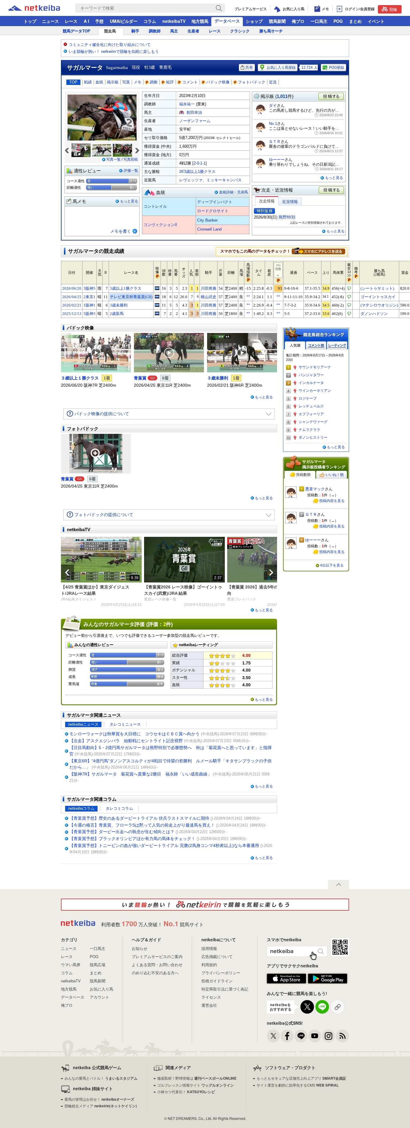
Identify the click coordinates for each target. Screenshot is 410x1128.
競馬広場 (97, 964)
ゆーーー (277, 159)
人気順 (295, 345)
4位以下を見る (332, 565)
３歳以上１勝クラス (80, 378)
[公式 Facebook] (287, 1036)
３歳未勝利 (217, 378)
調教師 (155, 31)
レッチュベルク (311, 406)
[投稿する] (332, 190)
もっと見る (129, 201)
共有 (249, 67)
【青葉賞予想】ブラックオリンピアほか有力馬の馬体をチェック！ (132, 838)
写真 (126, 82)
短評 (170, 82)
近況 (273, 82)
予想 (99, 21)
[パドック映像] (96, 353)
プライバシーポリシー (220, 972)
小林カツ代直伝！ (186, 1091)
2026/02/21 (71, 305)
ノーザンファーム (194, 121)
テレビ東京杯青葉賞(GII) (131, 297)
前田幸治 (194, 112)
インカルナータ (311, 383)
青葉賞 (140, 378)
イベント (376, 21)
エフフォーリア (311, 414)
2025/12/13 (71, 313)
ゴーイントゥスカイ (378, 297)
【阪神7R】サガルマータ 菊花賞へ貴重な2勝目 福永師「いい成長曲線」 (140, 774)
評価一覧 (131, 170)
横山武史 (208, 297)
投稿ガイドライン (217, 981)
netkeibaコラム (81, 808)
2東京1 (89, 297)
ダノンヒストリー (313, 437)
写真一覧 (113, 159)
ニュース (50, 21)
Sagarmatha (117, 67)
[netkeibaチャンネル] (314, 1036)
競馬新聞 (277, 21)
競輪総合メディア (101, 1105)
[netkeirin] (205, 905)
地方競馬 (199, 21)
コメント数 (316, 345)
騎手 (135, 31)
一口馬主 (319, 21)
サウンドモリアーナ (315, 367)
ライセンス (211, 997)
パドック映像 (218, 82)
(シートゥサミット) (377, 288)
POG (338, 21)
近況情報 (290, 201)
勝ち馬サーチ (271, 31)
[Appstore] (286, 978)
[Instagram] (328, 1036)
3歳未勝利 (119, 305)
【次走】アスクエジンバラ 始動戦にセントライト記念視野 (126, 740)
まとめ (355, 21)
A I (86, 21)
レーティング (337, 345)
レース (71, 21)
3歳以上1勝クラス (125, 288)
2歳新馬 (117, 313)
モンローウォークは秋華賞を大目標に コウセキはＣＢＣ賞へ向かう (134, 733)
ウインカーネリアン (315, 391)
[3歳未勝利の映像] (157, 305)
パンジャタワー (311, 375)
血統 (99, 82)
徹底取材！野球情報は (197, 1078)
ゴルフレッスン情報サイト (195, 1084)
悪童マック (315, 489)
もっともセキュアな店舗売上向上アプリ (301, 1078)
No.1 (273, 123)
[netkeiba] (41, 8)
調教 (154, 82)
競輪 (393, 9)
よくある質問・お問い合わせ (157, 964)
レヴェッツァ (191, 180)
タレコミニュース (125, 724)
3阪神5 (89, 288)
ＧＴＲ (275, 141)
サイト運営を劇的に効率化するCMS (298, 1084)
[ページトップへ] (338, 884)
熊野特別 (287, 217)
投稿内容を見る (332, 501)
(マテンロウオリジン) (379, 305)
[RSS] (342, 1036)
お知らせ (139, 948)
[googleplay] (327, 978)
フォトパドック (251, 82)
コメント (190, 82)
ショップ (254, 21)
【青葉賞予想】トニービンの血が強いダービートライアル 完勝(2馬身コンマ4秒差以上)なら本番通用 (164, 845)
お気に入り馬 (101, 989)
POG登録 (336, 67)
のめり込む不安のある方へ (155, 972)
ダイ (273, 105)
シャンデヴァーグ (313, 422)
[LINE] (300, 1036)
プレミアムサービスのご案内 (157, 956)
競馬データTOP (76, 31)
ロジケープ (308, 398)
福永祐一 (187, 104)
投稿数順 (303, 475)
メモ (137, 82)
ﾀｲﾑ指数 (278, 267)
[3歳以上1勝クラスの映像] (157, 288)
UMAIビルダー (123, 21)
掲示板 (113, 82)
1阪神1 (89, 305)
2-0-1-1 (200, 163)
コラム (149, 21)
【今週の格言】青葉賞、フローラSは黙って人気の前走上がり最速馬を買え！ (142, 825)
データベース (227, 21)
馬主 (174, 31)
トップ (30, 21)
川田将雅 (208, 288)
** (248, 297)
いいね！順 (335, 475)
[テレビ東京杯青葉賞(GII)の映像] (157, 297)
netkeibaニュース (83, 724)
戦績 (88, 82)
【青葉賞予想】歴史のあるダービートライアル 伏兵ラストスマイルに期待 (139, 818)
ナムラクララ (309, 430)
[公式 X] (273, 1036)
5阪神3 (89, 313)
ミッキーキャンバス (224, 180)
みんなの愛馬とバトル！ (101, 1078)
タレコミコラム (119, 808)
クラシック (240, 31)
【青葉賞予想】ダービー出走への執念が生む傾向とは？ (121, 831)
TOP (73, 82)
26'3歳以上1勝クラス (197, 171)
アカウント (99, 997)
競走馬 (110, 31)
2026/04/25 (71, 297)
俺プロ (298, 21)
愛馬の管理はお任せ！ (99, 1099)
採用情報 (209, 948)
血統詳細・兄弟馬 (233, 192)
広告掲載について (217, 956)
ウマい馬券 (70, 964)
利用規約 (209, 964)
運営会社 (209, 1005)
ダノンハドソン (374, 313)
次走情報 (267, 201)
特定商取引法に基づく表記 (224, 989)
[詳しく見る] (318, 251)
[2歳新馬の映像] (157, 313)
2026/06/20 (71, 288)
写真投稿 (130, 159)
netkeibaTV (173, 21)
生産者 (193, 31)
